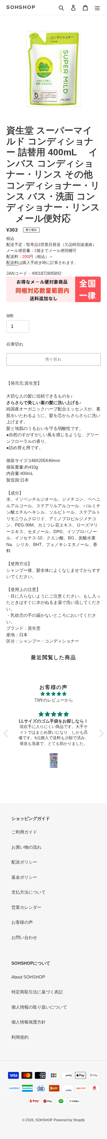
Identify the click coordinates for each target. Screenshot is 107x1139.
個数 (10, 316)
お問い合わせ (24, 937)
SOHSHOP (21, 7)
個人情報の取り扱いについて (39, 1007)
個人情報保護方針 (28, 1021)
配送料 (12, 262)
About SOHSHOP (28, 976)
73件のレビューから (53, 700)
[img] (54, 694)
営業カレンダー (26, 907)
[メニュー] (97, 7)
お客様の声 (22, 922)
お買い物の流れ (26, 847)
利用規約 (20, 1037)
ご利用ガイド (24, 831)
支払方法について (28, 892)
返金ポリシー (24, 877)
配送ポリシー (24, 862)
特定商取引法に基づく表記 (37, 991)
